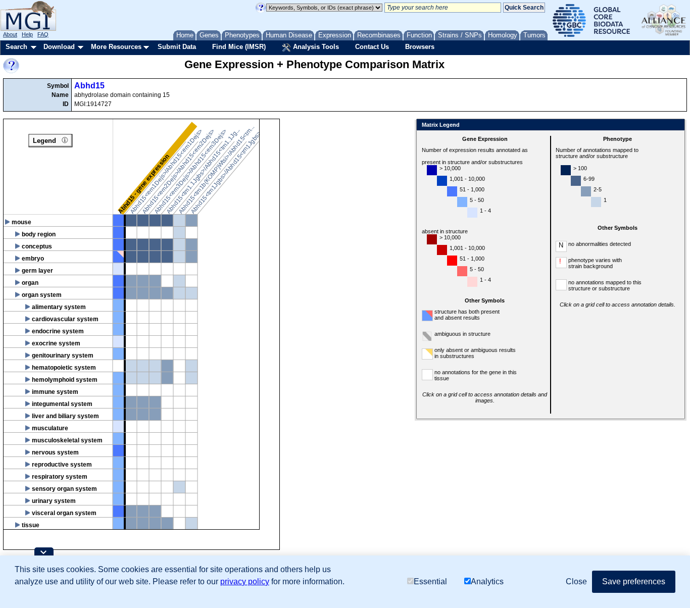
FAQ (42, 34)
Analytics (487, 581)
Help (27, 34)
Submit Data (177, 46)
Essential (430, 581)
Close (675, 125)
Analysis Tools (315, 46)
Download (59, 46)
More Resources (116, 46)
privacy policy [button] (244, 581)
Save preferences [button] (633, 581)
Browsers (419, 46)
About (10, 34)
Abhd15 (89, 85)
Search (16, 46)
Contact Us (372, 46)
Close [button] (576, 581)
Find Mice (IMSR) (239, 46)
